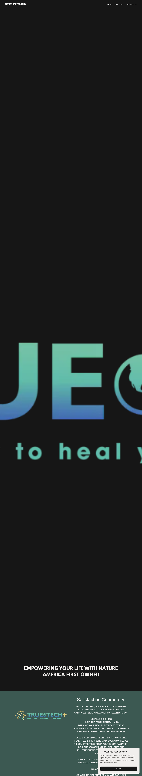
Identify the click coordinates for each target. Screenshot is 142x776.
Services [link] (119, 4)
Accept (119, 768)
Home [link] (109, 4)
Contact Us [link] (132, 4)
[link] (15, 4)
